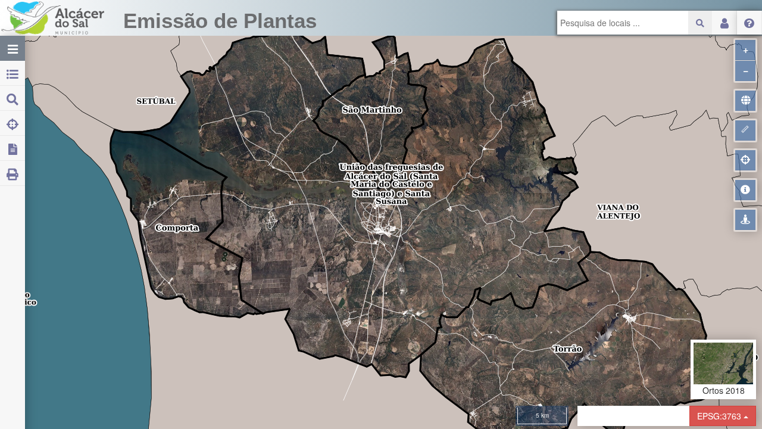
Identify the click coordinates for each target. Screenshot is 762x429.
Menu (749, 23)
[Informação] (745, 190)
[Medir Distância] (745, 130)
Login (724, 23)
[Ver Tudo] (745, 101)
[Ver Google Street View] (745, 220)
